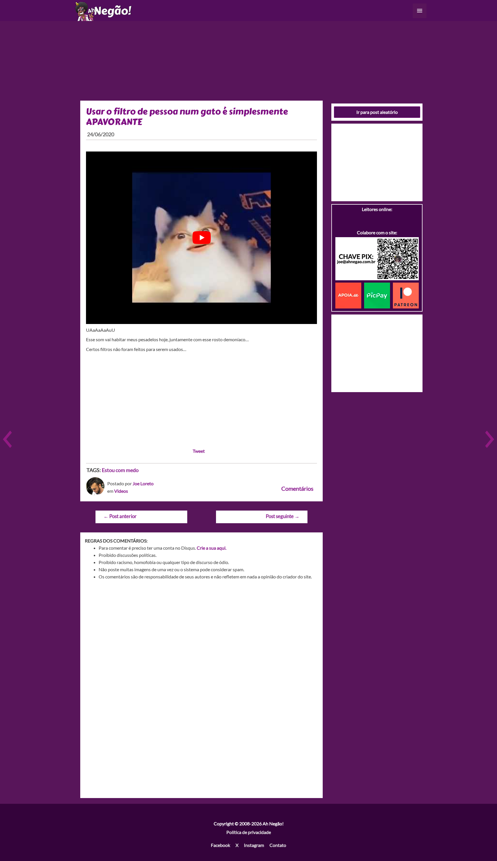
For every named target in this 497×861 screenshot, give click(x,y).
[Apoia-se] (349, 295)
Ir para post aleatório (377, 112)
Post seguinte (282, 516)
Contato (277, 845)
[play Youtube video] (201, 238)
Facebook (220, 845)
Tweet (199, 451)
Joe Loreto (143, 483)
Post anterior (120, 516)
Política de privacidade (248, 832)
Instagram (254, 845)
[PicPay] (378, 295)
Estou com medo (120, 470)
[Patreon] (406, 295)
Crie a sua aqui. (211, 548)
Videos (121, 491)
